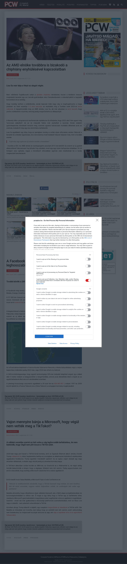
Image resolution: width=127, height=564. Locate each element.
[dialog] (63, 282)
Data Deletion (52, 343)
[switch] (88, 259)
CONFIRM (49, 336)
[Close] (98, 221)
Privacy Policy (74, 343)
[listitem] (63, 255)
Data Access (63, 343)
